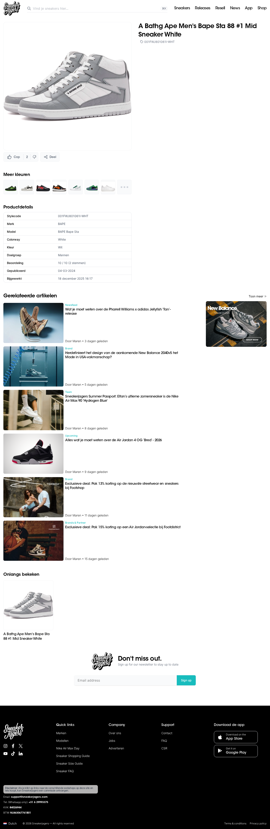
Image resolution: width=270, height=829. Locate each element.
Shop (262, 8)
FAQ (164, 740)
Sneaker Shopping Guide (73, 756)
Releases (202, 8)
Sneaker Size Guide (69, 763)
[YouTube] (5, 753)
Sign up (186, 680)
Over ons (115, 733)
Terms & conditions (235, 823)
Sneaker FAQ (65, 771)
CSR (164, 748)
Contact (166, 733)
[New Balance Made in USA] (236, 324)
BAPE (61, 224)
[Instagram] (5, 746)
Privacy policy (258, 823)
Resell (220, 8)
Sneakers (182, 8)
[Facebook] (13, 746)
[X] (21, 746)
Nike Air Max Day (68, 748)
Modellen (62, 740)
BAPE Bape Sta (68, 231)
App (248, 8)
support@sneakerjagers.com (29, 797)
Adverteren (116, 748)
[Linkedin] (21, 753)
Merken (61, 733)
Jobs (112, 740)
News (235, 8)
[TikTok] (13, 753)
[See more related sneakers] (124, 187)
